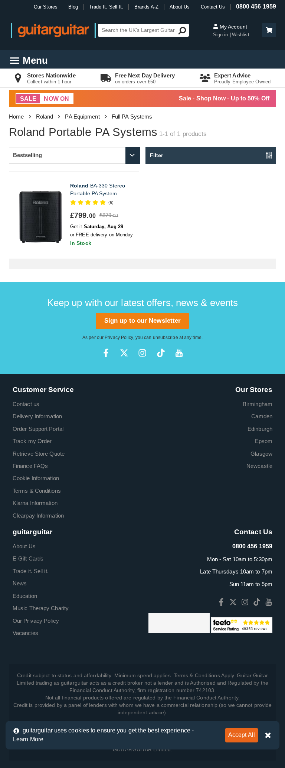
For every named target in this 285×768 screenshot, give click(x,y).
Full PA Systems (132, 116)
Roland (44, 116)
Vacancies (25, 633)
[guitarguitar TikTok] (161, 353)
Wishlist (240, 34)
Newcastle (259, 466)
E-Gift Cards (28, 558)
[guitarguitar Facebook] (106, 353)
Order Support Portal (38, 429)
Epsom (264, 441)
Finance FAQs (30, 466)
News (20, 583)
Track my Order (32, 441)
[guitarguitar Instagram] (142, 353)
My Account (232, 27)
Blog (73, 7)
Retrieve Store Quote (39, 454)
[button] (269, 30)
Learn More (28, 739)
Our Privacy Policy (36, 621)
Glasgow (261, 454)
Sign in (221, 34)
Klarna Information (35, 503)
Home (16, 116)
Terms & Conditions (37, 491)
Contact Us (213, 7)
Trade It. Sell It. (106, 7)
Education (25, 596)
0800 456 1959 (256, 6)
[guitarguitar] (53, 30)
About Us (180, 7)
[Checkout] (268, 30)
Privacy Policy (119, 337)
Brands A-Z (146, 7)
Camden (261, 416)
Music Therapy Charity (41, 608)
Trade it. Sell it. (31, 571)
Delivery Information (37, 416)
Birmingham (257, 404)
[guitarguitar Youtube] (179, 353)
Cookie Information (36, 478)
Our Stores (46, 7)
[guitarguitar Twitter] (124, 353)
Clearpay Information (38, 515)
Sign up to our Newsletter (142, 320)
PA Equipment (82, 116)
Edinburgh (260, 429)
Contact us (26, 404)
